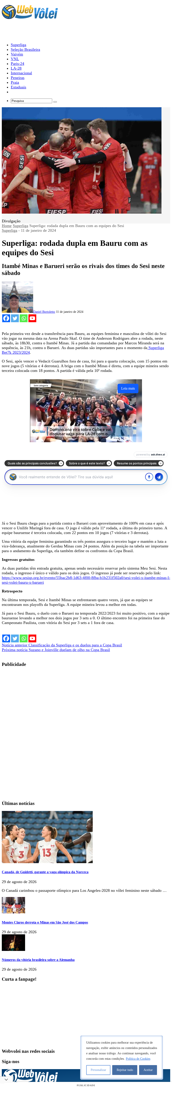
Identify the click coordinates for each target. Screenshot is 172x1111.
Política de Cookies (138, 1058)
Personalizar (98, 1070)
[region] (121, 1057)
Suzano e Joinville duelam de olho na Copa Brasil (56, 650)
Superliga (20, 225)
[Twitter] (15, 318)
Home (7, 225)
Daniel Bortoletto (44, 311)
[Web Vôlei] (30, 17)
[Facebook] (6, 318)
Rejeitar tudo (125, 1070)
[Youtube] (32, 318)
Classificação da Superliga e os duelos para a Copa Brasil (62, 645)
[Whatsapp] (24, 318)
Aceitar (148, 1070)
